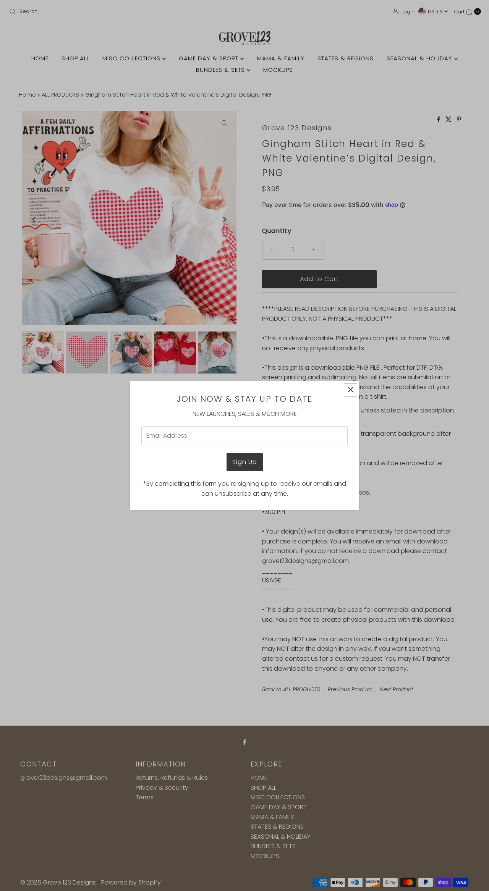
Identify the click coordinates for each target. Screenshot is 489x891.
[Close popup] (350, 389)
